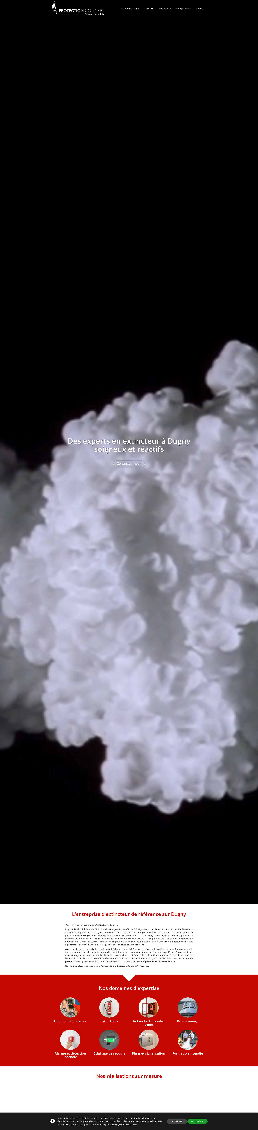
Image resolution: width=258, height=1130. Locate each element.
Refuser (178, 1121)
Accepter (199, 1121)
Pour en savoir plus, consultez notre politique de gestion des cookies (103, 1124)
